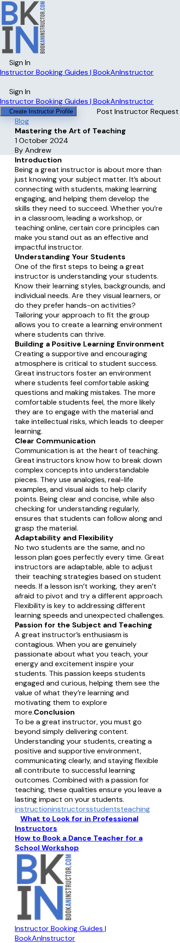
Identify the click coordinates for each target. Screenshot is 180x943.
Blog (22, 121)
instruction (33, 809)
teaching (135, 809)
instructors (71, 809)
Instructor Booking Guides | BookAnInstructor (77, 72)
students (105, 809)
